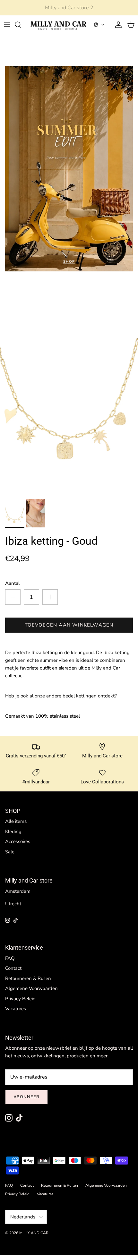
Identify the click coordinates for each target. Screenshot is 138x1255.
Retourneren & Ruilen (28, 978)
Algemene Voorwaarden (31, 988)
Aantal (12, 583)
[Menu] (7, 25)
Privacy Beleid (20, 998)
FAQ (10, 958)
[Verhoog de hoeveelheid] (50, 597)
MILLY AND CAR (33, 1232)
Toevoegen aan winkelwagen (69, 625)
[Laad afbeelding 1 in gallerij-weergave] (69, 393)
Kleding (13, 831)
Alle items (16, 821)
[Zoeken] (21, 25)
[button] (99, 25)
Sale (9, 852)
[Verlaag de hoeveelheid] (13, 597)
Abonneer (26, 1097)
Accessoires (17, 841)
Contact (13, 968)
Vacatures (15, 1008)
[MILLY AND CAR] (58, 24)
